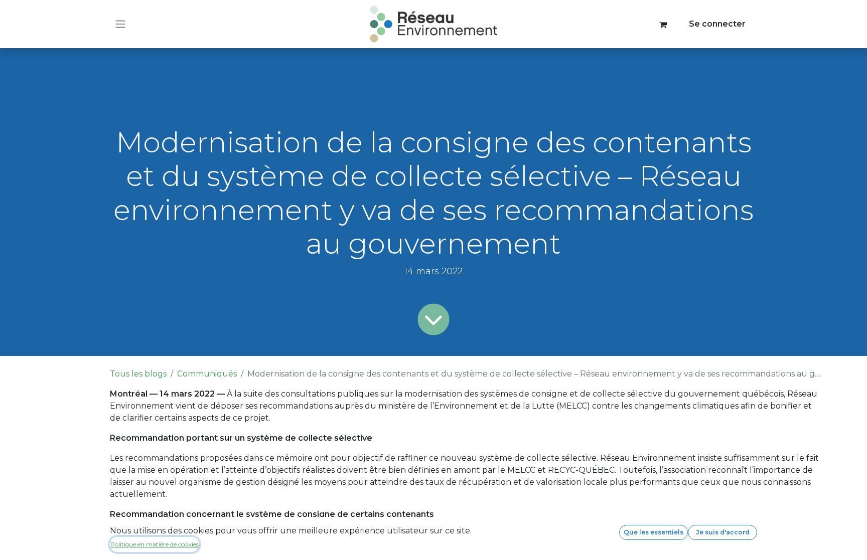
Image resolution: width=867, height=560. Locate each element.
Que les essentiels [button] (653, 532)
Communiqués (207, 374)
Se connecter (717, 24)
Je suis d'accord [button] (723, 532)
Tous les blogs (138, 374)
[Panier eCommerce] (663, 24)
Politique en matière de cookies (154, 544)
